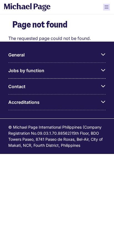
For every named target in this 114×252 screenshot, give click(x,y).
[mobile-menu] (106, 7)
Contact (16, 86)
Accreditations (24, 102)
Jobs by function (26, 70)
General (16, 55)
